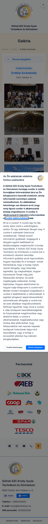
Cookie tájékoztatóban (16, 218)
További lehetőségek (14, 347)
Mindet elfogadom (35, 347)
